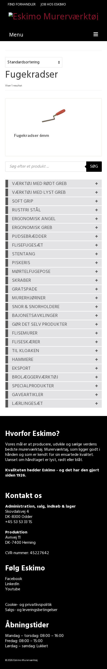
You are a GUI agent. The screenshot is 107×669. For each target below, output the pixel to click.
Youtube (12, 589)
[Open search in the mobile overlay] (53, 166)
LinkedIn (12, 584)
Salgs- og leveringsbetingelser (31, 610)
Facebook (13, 579)
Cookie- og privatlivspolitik (28, 604)
